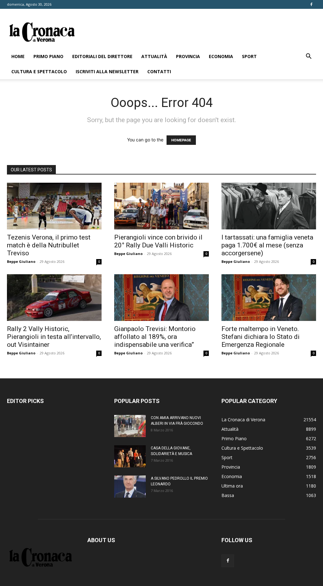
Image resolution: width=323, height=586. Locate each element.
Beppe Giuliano (21, 261)
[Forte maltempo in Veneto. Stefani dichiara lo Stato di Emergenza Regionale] (268, 297)
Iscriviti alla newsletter (107, 71)
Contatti (159, 71)
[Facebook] (311, 4)
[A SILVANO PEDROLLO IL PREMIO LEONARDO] (130, 487)
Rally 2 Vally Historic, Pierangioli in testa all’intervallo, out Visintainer (54, 336)
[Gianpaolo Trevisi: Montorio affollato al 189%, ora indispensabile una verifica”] (161, 297)
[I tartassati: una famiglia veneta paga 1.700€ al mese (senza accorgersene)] (268, 206)
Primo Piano (48, 56)
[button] (308, 57)
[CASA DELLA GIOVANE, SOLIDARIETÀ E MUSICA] (130, 456)
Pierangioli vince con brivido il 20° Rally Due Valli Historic (158, 241)
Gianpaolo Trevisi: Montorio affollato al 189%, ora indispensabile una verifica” (155, 336)
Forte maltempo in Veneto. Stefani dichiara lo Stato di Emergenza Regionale (260, 336)
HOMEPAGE (181, 140)
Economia (221, 56)
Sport (249, 56)
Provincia (188, 56)
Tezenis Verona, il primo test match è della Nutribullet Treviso (49, 245)
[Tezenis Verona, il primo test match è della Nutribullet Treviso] (54, 206)
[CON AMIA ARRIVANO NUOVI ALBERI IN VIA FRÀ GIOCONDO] (130, 426)
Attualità (154, 56)
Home (18, 56)
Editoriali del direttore (102, 56)
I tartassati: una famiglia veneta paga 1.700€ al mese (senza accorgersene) (267, 245)
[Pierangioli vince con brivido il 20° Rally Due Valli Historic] (161, 206)
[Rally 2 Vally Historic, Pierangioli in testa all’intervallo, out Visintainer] (54, 297)
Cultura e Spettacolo (39, 71)
